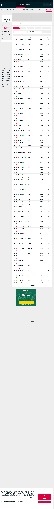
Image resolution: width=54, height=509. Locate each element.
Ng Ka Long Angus (21, 105)
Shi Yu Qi (19, 51)
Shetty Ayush (20, 86)
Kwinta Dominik (21, 265)
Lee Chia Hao (20, 123)
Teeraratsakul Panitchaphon (21, 76)
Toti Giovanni (20, 277)
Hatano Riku (20, 243)
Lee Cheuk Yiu (20, 98)
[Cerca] (44, 4)
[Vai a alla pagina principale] (8, 5)
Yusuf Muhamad (21, 150)
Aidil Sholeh (20, 258)
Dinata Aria (20, 199)
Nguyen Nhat (20, 96)
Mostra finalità (45, 501)
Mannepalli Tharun (21, 174)
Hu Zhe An (20, 125)
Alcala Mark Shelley (21, 221)
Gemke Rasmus (21, 91)
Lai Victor (20, 59)
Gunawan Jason (21, 115)
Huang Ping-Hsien (21, 231)
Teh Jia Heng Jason (21, 113)
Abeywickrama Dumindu (21, 238)
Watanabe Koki (21, 78)
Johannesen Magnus (21, 137)
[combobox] (35, 32)
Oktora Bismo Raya (21, 245)
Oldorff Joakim (21, 191)
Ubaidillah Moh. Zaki (21, 108)
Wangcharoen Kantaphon (21, 206)
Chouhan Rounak (21, 189)
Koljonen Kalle (20, 196)
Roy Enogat (20, 255)
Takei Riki (20, 187)
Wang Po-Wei (20, 140)
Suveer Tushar (21, 272)
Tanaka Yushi (20, 83)
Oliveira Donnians (21, 282)
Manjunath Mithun (21, 211)
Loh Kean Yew (20, 71)
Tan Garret (20, 223)
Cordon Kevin (20, 260)
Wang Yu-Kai (20, 167)
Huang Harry (20, 177)
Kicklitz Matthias (21, 280)
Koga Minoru (20, 160)
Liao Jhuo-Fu (20, 214)
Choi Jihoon (20, 253)
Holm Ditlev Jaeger (21, 209)
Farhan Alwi (20, 64)
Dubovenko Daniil (21, 172)
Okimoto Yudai (21, 93)
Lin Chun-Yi (20, 66)
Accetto (44, 495)
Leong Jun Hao (21, 103)
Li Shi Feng (20, 61)
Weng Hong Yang (21, 81)
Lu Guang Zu (20, 110)
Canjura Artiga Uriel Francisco (22, 268)
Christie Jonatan (21, 39)
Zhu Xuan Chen (21, 164)
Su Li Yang (20, 135)
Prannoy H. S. (20, 132)
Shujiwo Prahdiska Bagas (21, 145)
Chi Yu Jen (20, 88)
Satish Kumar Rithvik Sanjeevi (21, 216)
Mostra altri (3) (5, 44)
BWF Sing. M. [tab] (16, 28)
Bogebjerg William (21, 248)
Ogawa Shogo (20, 204)
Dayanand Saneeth (21, 218)
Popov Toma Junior (21, 74)
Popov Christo (21, 42)
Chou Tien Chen (21, 47)
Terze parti (6, 499)
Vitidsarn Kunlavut (21, 44)
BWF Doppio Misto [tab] (46, 28)
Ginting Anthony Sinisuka (21, 157)
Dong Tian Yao (21, 142)
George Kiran (20, 162)
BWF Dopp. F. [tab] (37, 28)
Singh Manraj (20, 275)
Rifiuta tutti (44, 498)
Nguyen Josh (20, 250)
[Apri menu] (50, 4)
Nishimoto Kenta (21, 101)
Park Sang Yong (21, 201)
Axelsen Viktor (21, 263)
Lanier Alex (20, 54)
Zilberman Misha (21, 228)
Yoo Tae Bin (20, 155)
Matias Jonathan (21, 194)
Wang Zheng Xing (21, 182)
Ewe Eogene (20, 233)
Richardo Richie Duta (21, 236)
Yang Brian (20, 128)
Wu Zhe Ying (20, 270)
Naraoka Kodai (21, 56)
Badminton (17, 23)
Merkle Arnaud (21, 118)
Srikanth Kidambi (21, 120)
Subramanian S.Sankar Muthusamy (21, 241)
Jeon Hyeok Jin (21, 152)
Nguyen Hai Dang (21, 226)
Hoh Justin (20, 147)
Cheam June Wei (21, 184)
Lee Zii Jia (20, 179)
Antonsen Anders (21, 49)
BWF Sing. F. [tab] (23, 28)
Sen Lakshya (20, 69)
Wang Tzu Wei (21, 130)
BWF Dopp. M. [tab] (30, 28)
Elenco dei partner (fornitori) (6, 507)
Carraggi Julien (21, 169)
